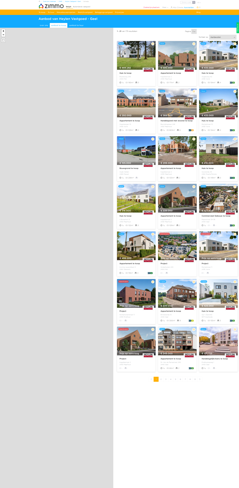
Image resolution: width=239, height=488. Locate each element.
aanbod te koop (58, 25)
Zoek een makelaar (49, 1)
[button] (3, 31)
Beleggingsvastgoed (104, 12)
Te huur (51, 12)
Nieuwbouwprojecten (66, 12)
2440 (60, 1)
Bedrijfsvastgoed (85, 12)
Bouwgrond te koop (129, 168)
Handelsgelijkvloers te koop (215, 359)
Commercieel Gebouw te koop (216, 216)
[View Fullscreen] (3, 40)
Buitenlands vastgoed (81, 7)
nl (198, 2)
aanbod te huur (76, 25)
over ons (44, 25)
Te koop (42, 12)
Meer (164, 7)
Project (164, 263)
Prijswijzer (119, 12)
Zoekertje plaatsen (151, 7)
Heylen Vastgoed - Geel (73, 1)
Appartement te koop (171, 73)
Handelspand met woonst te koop (177, 121)
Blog (198, 12)
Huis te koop (125, 73)
